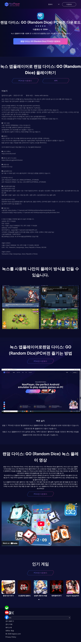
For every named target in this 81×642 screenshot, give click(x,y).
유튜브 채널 (10, 631)
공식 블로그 (10, 621)
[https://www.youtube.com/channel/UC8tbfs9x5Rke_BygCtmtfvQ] (7, 612)
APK (56, 81)
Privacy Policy (11, 637)
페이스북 (9, 627)
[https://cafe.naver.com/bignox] (7, 608)
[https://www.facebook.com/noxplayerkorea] (7, 617)
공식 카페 (9, 624)
